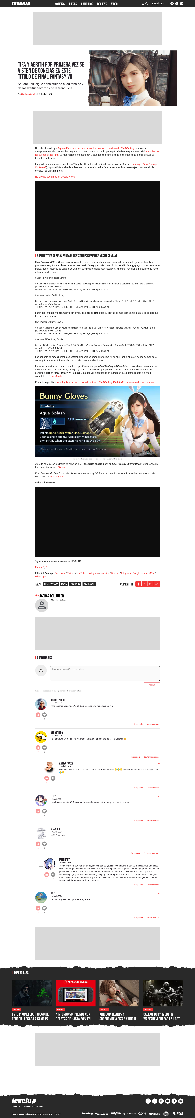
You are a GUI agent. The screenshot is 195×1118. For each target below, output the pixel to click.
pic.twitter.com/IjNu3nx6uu (47, 304)
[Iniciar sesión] (143, 3)
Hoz (53, 893)
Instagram (93, 573)
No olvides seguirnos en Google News (55, 176)
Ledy (53, 796)
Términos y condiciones (33, 1106)
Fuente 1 (39, 567)
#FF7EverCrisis (142, 283)
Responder (138, 724)
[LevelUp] (87, 1113)
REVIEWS (102, 3)
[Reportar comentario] (157, 701)
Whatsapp (40, 576)
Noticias (105, 573)
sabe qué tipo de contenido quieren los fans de (96, 148)
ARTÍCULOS (87, 3)
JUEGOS (73, 3)
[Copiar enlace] (157, 584)
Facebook (60, 573)
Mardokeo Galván (28, 94)
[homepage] (21, 3)
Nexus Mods (55, 376)
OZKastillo (57, 732)
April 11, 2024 (102, 351)
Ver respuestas (153, 724)
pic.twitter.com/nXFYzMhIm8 (48, 286)
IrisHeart (64, 859)
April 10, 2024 (102, 306)
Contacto (16, 1106)
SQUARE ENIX (89, 584)
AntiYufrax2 (66, 763)
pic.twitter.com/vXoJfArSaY (48, 330)
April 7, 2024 (102, 333)
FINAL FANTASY (51, 584)
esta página (56, 476)
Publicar (152, 685)
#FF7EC (130, 283)
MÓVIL (64, 584)
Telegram (126, 573)
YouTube (81, 573)
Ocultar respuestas (151, 757)
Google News (140, 573)
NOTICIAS (60, 3)
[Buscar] (146, 3)
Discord (62, 467)
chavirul (55, 828)
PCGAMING (75, 584)
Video (114, 3)
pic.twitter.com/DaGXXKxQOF (49, 348)
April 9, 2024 (102, 289)
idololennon (58, 699)
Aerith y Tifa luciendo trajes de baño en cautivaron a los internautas (105, 382)
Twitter (71, 573)
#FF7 (151, 283)
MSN (151, 573)
